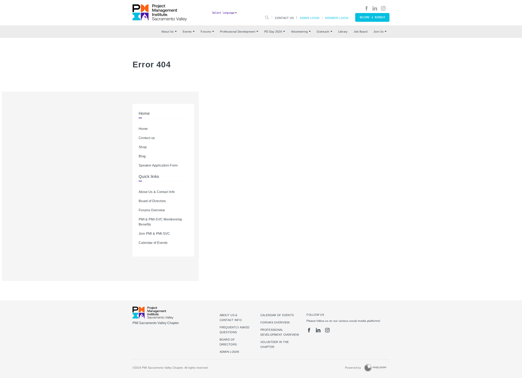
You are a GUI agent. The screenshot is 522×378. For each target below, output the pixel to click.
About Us (167, 31)
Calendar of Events (153, 242)
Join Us (379, 31)
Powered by (353, 367)
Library (343, 31)
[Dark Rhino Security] (375, 368)
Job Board (361, 31)
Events (187, 31)
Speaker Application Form (158, 165)
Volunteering (299, 31)
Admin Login (309, 17)
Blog (142, 156)
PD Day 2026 (273, 31)
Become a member (372, 17)
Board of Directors (152, 201)
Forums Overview (152, 210)
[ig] (383, 8)
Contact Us (284, 17)
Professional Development (237, 31)
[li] (375, 8)
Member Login (336, 17)
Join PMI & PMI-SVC (154, 233)
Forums (206, 31)
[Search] (267, 17)
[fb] (366, 8)
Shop (143, 147)
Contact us (147, 138)
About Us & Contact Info (157, 192)
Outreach (323, 31)
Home (143, 128)
